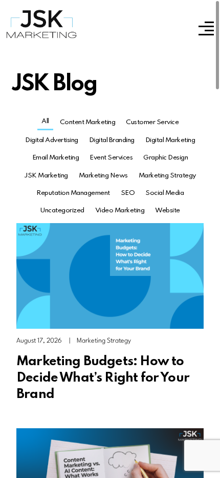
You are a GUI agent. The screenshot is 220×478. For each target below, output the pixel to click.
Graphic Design (165, 157)
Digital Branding (112, 140)
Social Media (164, 193)
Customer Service (152, 122)
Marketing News (103, 175)
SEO (128, 193)
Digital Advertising (51, 140)
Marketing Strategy (167, 175)
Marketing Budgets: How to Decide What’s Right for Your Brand (102, 378)
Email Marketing (55, 157)
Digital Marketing (170, 140)
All (45, 121)
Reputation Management (73, 193)
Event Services (111, 157)
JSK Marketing (46, 175)
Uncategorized (62, 210)
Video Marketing (120, 210)
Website (167, 210)
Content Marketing (88, 122)
